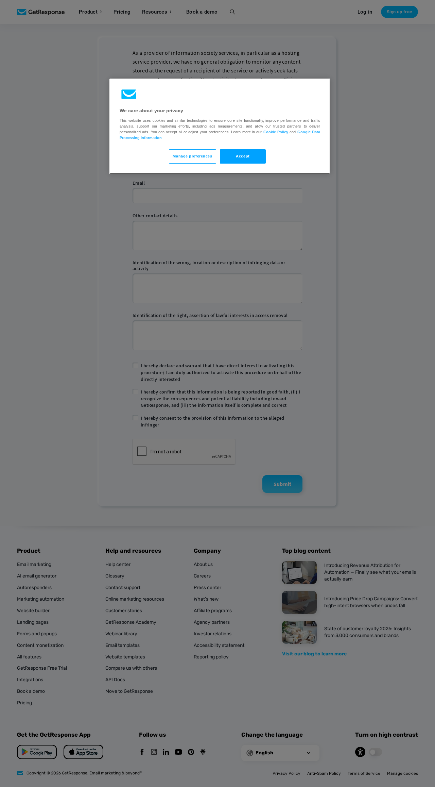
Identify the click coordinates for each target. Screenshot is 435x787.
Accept (242, 156)
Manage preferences (192, 156)
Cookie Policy (275, 132)
